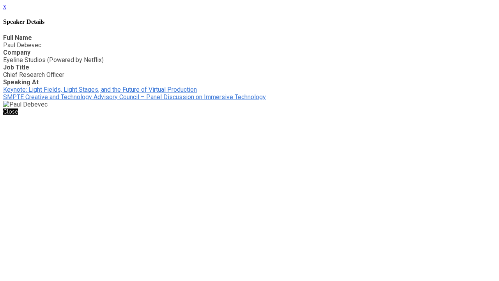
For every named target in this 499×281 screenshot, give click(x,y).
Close (10, 111)
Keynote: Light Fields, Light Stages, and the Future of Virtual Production (100, 89)
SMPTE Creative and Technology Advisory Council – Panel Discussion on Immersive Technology (134, 97)
